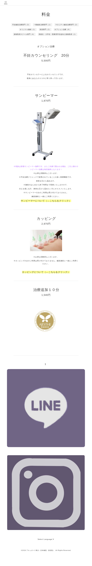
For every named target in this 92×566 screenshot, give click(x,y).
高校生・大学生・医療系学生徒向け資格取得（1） (58, 34)
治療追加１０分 (46, 290)
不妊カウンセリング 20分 (46, 55)
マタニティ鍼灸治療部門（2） (66, 25)
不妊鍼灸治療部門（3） (21, 25)
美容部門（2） (45, 29)
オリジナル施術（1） (28, 29)
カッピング (48, 219)
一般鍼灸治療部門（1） (43, 25)
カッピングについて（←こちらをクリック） (46, 272)
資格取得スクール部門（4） (24, 34)
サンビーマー (48, 95)
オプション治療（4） (63, 29)
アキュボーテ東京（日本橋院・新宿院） (40, 550)
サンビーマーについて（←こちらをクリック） (46, 201)
